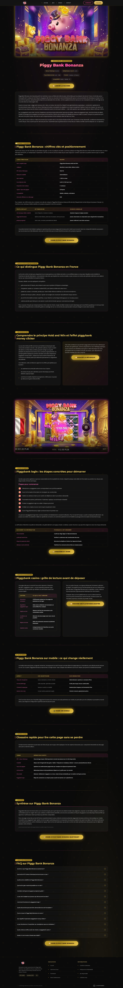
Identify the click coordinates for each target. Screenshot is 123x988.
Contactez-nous (83, 977)
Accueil (46, 2)
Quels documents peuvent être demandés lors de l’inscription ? (61, 907)
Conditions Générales (85, 965)
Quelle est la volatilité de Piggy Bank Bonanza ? (61, 880)
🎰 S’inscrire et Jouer (61, 551)
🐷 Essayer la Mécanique (85, 357)
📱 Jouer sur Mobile (61, 711)
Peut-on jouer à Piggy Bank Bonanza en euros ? (61, 913)
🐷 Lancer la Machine (61, 86)
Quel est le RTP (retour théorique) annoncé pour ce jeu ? (61, 874)
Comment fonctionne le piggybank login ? (61, 902)
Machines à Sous (54, 969)
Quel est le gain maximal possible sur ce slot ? (61, 885)
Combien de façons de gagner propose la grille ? (61, 891)
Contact (68, 2)
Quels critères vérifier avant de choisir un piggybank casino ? (61, 930)
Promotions (53, 973)
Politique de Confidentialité (86, 969)
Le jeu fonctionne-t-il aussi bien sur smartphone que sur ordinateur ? (61, 924)
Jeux (53, 2)
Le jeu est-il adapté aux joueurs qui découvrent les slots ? (61, 896)
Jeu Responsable (84, 973)
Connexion (88, 2)
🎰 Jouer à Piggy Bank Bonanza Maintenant (61, 837)
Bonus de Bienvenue (55, 977)
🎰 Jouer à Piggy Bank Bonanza (61, 240)
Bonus (60, 2)
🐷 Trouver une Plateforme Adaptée (85, 604)
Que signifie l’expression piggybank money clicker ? (61, 918)
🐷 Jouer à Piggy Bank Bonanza (61, 943)
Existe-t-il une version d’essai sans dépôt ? (61, 935)
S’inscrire (98, 2)
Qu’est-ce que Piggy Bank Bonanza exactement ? (61, 869)
